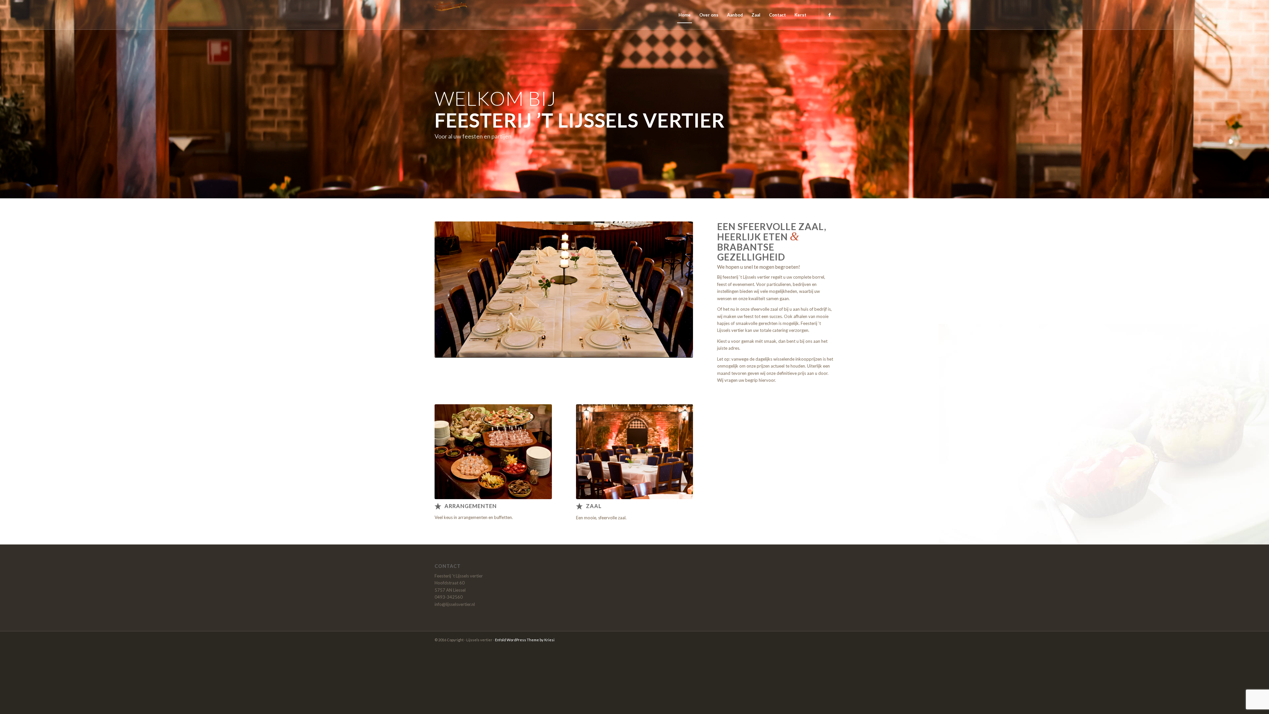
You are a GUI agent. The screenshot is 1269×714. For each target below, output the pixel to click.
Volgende (678, 290)
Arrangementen (470, 506)
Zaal (594, 506)
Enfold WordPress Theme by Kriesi (525, 640)
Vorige (449, 290)
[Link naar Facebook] (829, 15)
